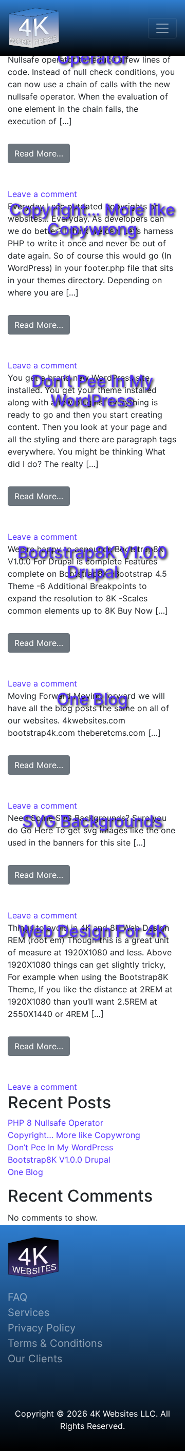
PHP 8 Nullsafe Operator (55, 1122)
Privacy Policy (42, 1328)
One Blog (92, 699)
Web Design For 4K (92, 931)
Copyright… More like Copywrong (92, 219)
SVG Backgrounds (92, 821)
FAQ (17, 1297)
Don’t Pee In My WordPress (92, 390)
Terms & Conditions (55, 1343)
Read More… (38, 153)
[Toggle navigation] (162, 28)
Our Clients (35, 1358)
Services (28, 1312)
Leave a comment (42, 194)
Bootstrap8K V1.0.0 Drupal (92, 562)
